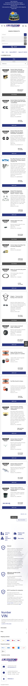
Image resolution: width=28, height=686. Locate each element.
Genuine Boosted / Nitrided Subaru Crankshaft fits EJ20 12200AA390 (16, 408)
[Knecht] (5, 353)
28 (25, 514)
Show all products (21, 519)
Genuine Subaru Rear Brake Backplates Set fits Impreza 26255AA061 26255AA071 (16, 132)
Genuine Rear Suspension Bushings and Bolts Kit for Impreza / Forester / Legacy (16, 192)
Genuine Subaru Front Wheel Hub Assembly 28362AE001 (17, 245)
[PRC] (5, 297)
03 (23, 514)
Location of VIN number (6, 623)
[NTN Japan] (5, 160)
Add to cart (14, 125)
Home (3, 52)
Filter (14, 59)
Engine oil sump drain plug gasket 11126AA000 (18, 270)
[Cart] (23, 25)
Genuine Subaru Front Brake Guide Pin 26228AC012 (16, 464)
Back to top (14, 517)
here (20, 604)
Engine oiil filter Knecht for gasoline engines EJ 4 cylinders (17, 353)
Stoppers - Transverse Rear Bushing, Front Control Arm (16, 297)
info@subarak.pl (12, 667)
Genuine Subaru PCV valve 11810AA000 (16, 221)
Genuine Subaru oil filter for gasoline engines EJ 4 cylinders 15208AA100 (17, 489)
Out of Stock (14, 94)
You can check (10, 602)
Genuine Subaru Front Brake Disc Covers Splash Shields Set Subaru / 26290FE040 (18, 101)
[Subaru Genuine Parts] (5, 70)
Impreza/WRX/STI (13, 52)
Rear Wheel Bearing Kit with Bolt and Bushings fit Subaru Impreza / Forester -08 (17, 160)
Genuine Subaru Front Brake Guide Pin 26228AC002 (16, 439)
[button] (4, 26)
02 (22, 514)
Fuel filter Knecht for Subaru (16, 381)
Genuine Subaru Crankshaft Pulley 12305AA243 (16, 326)
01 (21, 514)
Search (15, 46)
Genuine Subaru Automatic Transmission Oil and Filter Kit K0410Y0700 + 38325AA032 (17, 71)
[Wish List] (26, 25)
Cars (7, 52)
